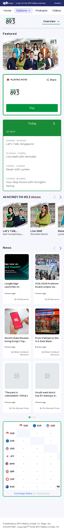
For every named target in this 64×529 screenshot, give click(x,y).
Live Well (36, 231)
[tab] (29, 417)
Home (7, 10)
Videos (56, 10)
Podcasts (41, 10)
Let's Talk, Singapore (10, 231)
